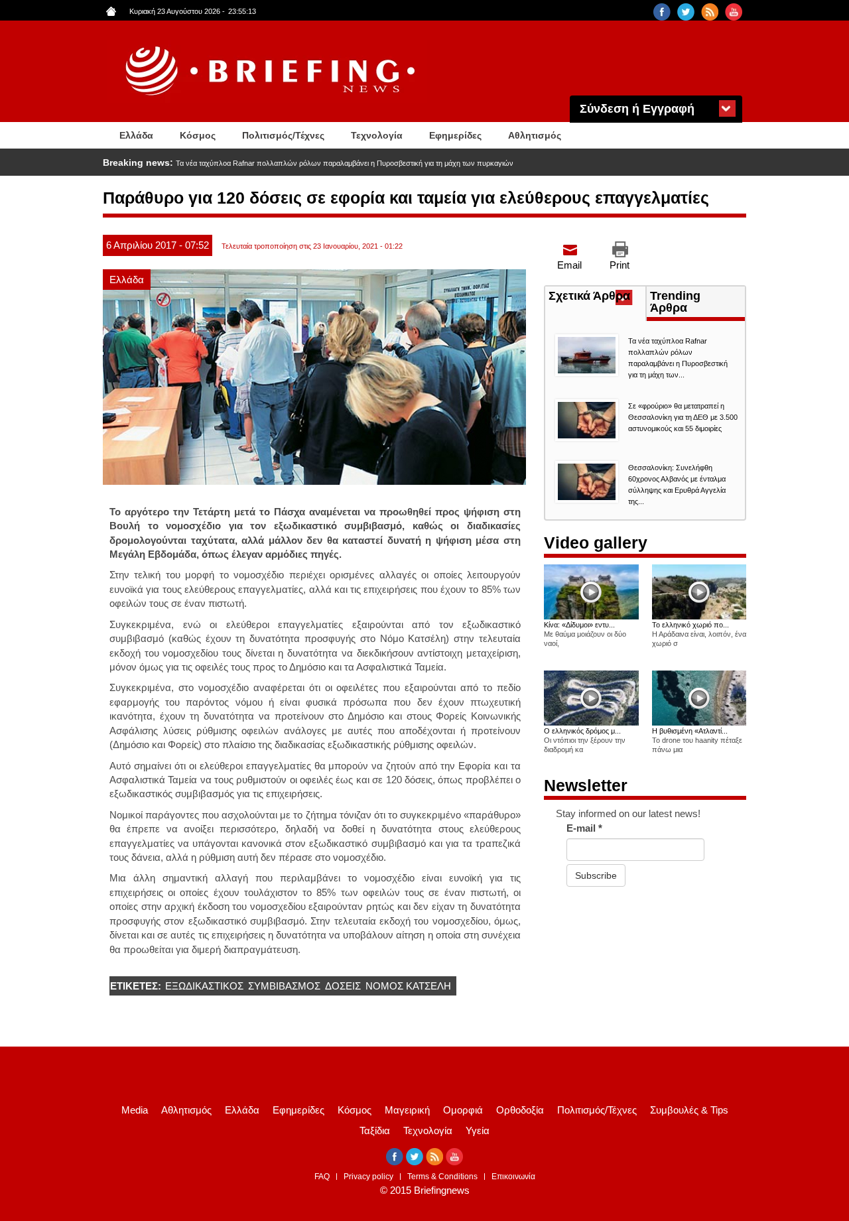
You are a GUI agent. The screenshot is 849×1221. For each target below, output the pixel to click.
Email (569, 265)
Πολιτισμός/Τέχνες (283, 135)
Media (134, 1110)
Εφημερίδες (455, 135)
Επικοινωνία (513, 1176)
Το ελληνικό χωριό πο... (690, 625)
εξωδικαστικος (204, 986)
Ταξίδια (374, 1130)
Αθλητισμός (534, 135)
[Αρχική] (272, 71)
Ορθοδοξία (520, 1110)
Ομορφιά (463, 1110)
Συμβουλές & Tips (689, 1110)
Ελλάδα (136, 135)
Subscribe (596, 875)
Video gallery (595, 542)
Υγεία (478, 1130)
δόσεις (343, 986)
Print (619, 265)
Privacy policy (368, 1176)
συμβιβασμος (284, 986)
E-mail (584, 828)
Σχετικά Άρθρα (597, 297)
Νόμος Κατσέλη (408, 986)
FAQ (322, 1176)
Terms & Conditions (442, 1176)
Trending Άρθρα (675, 301)
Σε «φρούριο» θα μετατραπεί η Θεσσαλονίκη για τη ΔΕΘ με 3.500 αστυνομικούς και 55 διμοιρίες (327, 163)
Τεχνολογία (377, 135)
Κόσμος (198, 135)
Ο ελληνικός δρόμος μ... (582, 731)
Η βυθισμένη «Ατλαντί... (690, 731)
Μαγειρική (407, 1110)
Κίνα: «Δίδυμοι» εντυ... (579, 625)
